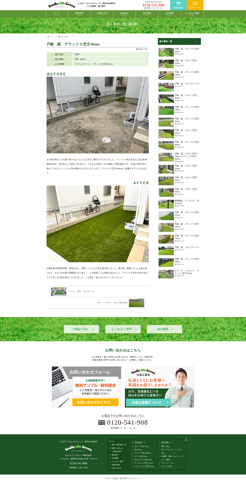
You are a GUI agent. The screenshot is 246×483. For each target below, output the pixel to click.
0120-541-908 (127, 422)
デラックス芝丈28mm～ (143, 453)
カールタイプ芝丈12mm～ (144, 463)
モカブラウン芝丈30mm (143, 460)
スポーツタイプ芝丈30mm (144, 466)
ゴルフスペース (167, 463)
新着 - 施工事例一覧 (119, 445)
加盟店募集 (178, 8)
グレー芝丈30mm (141, 456)
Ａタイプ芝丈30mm (142, 446)
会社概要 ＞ (165, 329)
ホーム (111, 441)
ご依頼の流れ (117, 451)
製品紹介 (115, 455)
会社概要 (115, 458)
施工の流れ (166, 446)
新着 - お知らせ (117, 448)
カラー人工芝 (167, 466)
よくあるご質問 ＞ (124, 329)
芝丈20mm (138, 450)
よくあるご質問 (117, 461)
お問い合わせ (195, 8)
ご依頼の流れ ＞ (82, 329)
